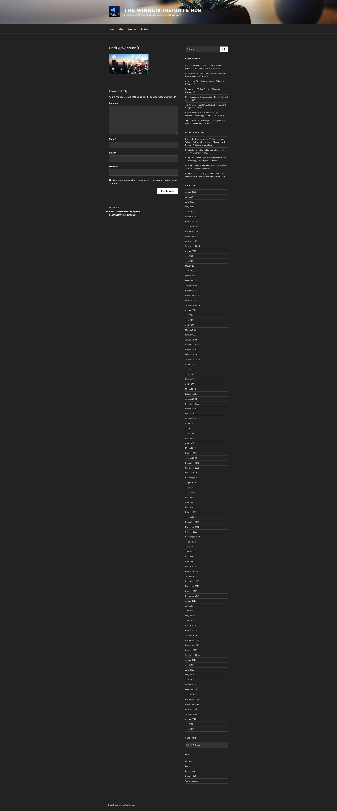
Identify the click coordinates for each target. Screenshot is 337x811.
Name (112, 139)
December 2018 (192, 640)
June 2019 (189, 611)
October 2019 (191, 591)
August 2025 (190, 251)
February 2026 (191, 221)
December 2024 (192, 290)
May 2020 (189, 556)
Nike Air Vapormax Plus (195, 165)
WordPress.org (191, 781)
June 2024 (189, 320)
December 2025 (192, 231)
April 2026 (189, 212)
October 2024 (191, 300)
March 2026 (190, 216)
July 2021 (189, 487)
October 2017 (191, 709)
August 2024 (190, 310)
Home (111, 29)
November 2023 (192, 350)
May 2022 (189, 438)
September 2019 (192, 596)
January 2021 (191, 517)
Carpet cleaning (192, 173)
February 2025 (191, 280)
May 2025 (189, 266)
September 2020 (192, 537)
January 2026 (191, 226)
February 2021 (191, 512)
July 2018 (189, 665)
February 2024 (191, 335)
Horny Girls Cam (192, 158)
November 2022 (192, 409)
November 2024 (192, 295)
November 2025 (192, 236)
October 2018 (191, 650)
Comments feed (192, 776)
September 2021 (192, 478)
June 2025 (189, 261)
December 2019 (192, 581)
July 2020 (189, 546)
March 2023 (190, 389)
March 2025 (190, 276)
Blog (121, 29)
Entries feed (190, 771)
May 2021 (189, 497)
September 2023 (192, 359)
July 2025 (189, 256)
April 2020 (189, 561)
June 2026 (189, 202)
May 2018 (189, 675)
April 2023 (189, 384)
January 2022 (191, 458)
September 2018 (192, 655)
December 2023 (192, 345)
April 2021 (189, 502)
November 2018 (192, 645)
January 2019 (191, 635)
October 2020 (191, 532)
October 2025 (191, 241)
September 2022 (192, 418)
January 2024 (191, 340)
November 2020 (192, 527)
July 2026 (189, 197)
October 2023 (191, 354)
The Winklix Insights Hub (163, 10)
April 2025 (189, 271)
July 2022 (189, 428)
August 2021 (190, 482)
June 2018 (189, 670)
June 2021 (189, 492)
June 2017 (189, 729)
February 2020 (191, 571)
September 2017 (192, 714)
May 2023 (189, 379)
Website (113, 166)
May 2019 (189, 616)
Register (188, 761)
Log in (187, 766)
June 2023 (189, 374)
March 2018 (190, 684)
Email (112, 153)
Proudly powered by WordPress (121, 805)
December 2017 (192, 699)
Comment (115, 103)
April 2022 (189, 443)
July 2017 (189, 724)
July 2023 (189, 369)
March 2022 (190, 448)
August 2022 (190, 423)
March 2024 (190, 330)
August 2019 (190, 601)
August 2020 (190, 542)
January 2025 (191, 285)
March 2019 (190, 625)
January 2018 (191, 694)
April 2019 (189, 620)
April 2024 (189, 325)
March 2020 (190, 566)
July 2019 (189, 606)
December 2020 (192, 522)
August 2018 (190, 660)
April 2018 (189, 680)
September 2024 (192, 305)
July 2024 (189, 315)
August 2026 (190, 192)
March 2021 (190, 507)
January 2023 (191, 399)
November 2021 (192, 468)
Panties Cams (191, 150)
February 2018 (191, 689)
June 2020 (189, 552)
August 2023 (190, 364)
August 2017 (190, 719)
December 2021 (192, 463)
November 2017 (192, 704)
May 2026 (189, 207)
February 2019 (191, 630)
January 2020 (191, 576)
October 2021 (191, 473)
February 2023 (191, 394)
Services (132, 29)
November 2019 (192, 586)
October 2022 (191, 414)
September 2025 (192, 246)
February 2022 (191, 453)
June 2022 (189, 433)
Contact (144, 29)
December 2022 (192, 404)
